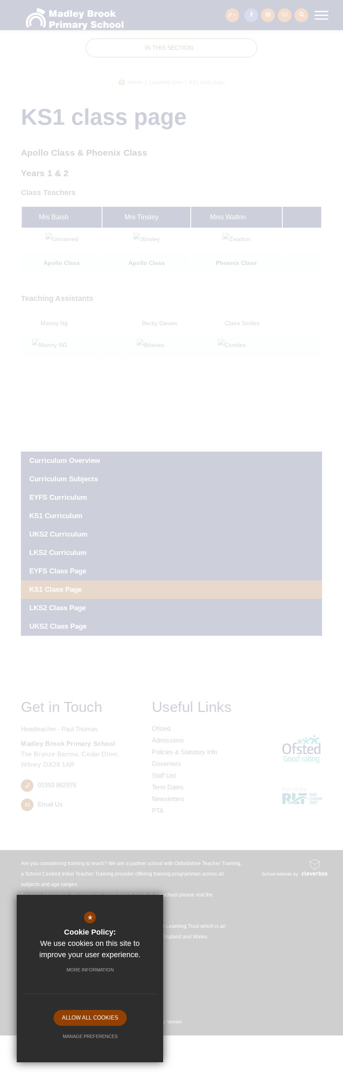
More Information (90, 969)
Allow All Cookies (90, 1018)
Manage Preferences (90, 1036)
